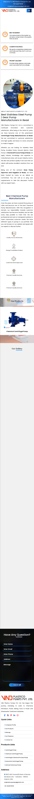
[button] (2, 20)
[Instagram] (18, 715)
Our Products (9, 728)
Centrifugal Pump (10, 750)
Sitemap (7, 732)
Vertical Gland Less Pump (13, 765)
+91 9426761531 (18, 4)
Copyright (3, 795)
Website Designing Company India (21, 797)
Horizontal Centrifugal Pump (14, 761)
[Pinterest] (11, 715)
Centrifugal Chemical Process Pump (16, 757)
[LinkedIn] (14, 715)
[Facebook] (4, 715)
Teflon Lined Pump (17, 331)
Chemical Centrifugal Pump (14, 754)
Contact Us (8, 740)
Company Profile (10, 725)
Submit (16, 685)
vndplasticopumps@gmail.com (18, 6)
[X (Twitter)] (8, 715)
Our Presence (9, 736)
